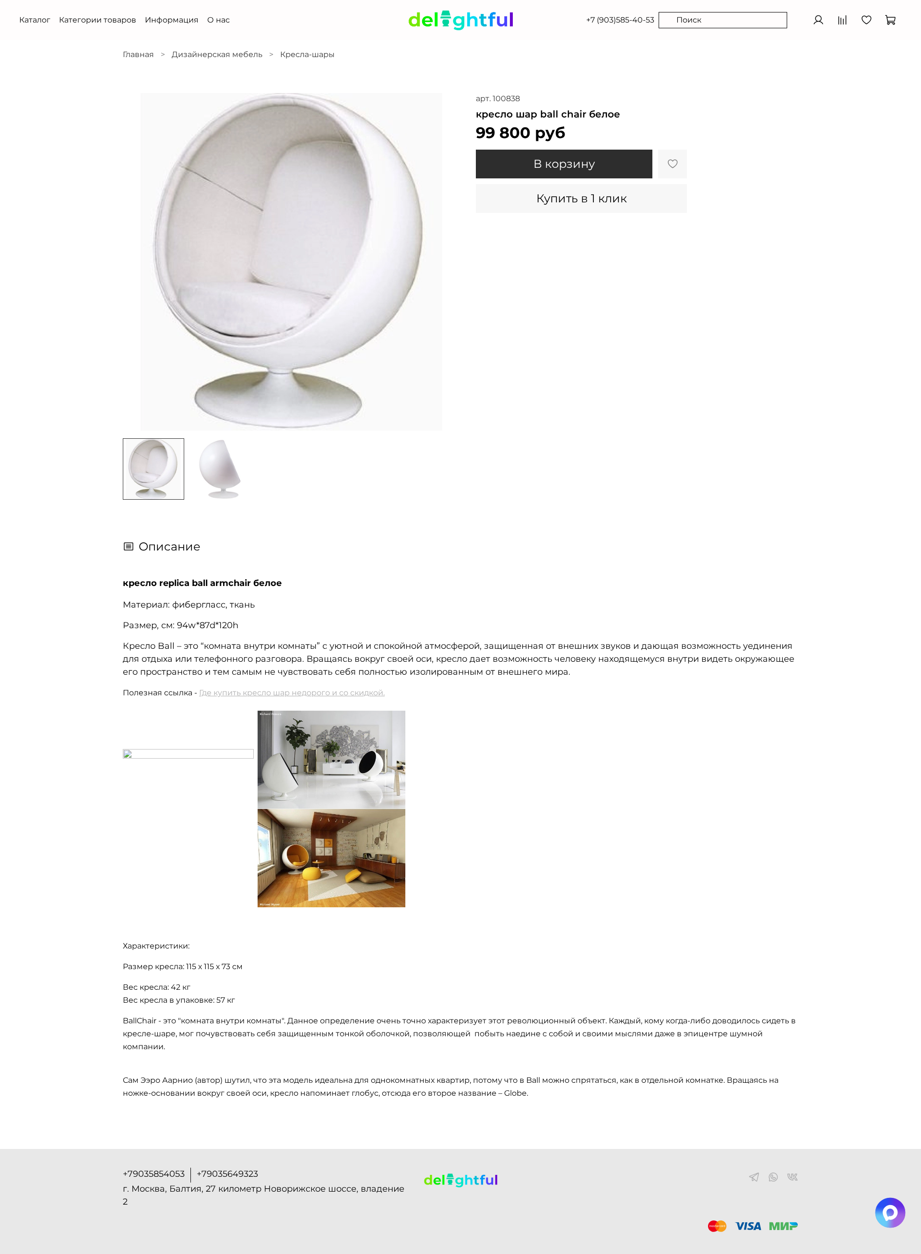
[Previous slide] (138, 261)
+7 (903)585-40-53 (620, 19)
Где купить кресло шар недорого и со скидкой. (292, 692)
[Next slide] (445, 261)
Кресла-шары (307, 54)
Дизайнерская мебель (217, 54)
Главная (138, 54)
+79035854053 (154, 1174)
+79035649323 (227, 1174)
